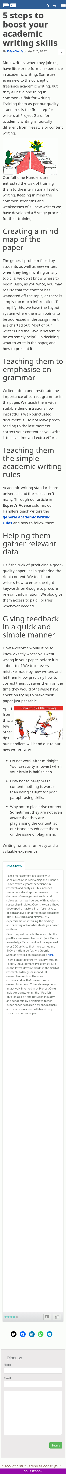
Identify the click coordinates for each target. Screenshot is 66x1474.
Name (7, 1364)
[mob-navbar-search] (47, 5)
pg (10, 5)
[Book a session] (57, 1317)
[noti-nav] (54, 5)
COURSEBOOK (33, 1471)
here (51, 954)
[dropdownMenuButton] (61, 52)
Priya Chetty (15, 51)
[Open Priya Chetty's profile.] (47, 1317)
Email (7, 1378)
